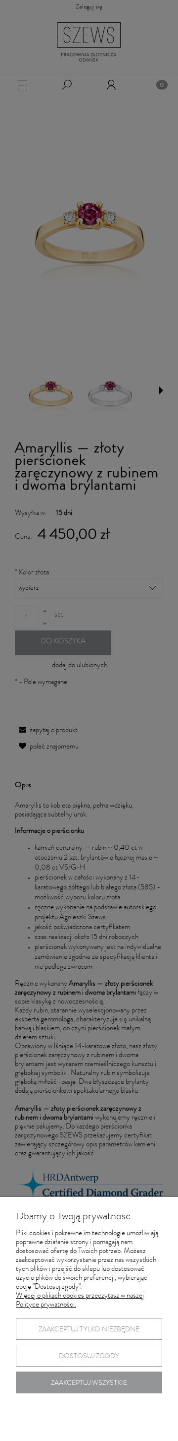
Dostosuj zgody (89, 1356)
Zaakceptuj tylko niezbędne (89, 1329)
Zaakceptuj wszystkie (89, 1383)
